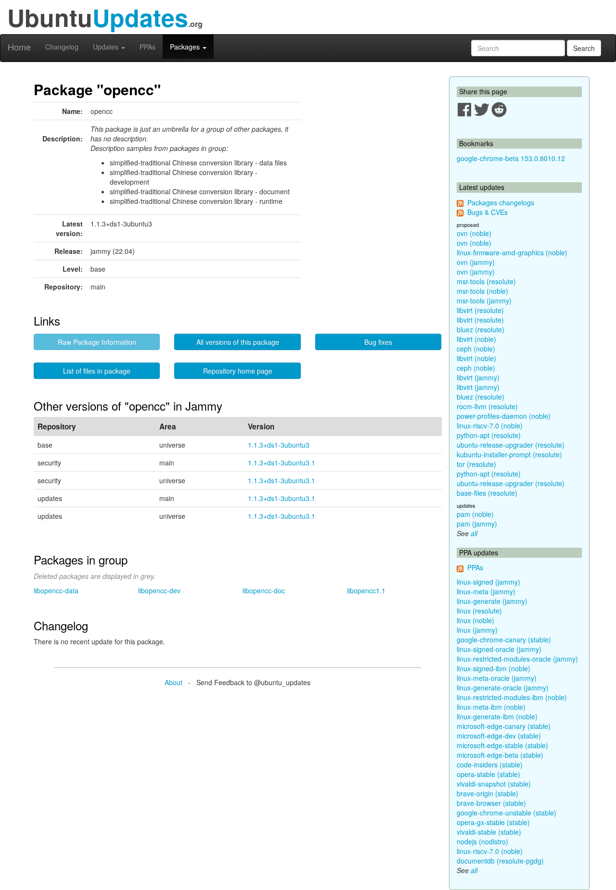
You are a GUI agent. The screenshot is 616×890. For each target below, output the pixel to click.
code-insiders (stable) (490, 764)
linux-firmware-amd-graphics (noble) (512, 252)
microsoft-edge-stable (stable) (502, 745)
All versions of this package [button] (237, 342)
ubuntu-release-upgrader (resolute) (511, 445)
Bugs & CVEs (487, 212)
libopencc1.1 (366, 590)
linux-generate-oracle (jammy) (503, 687)
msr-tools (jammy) (484, 300)
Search (584, 48)
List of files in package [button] (96, 371)
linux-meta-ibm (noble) (491, 707)
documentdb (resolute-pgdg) (500, 860)
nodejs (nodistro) (482, 841)
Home (19, 46)
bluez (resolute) (480, 329)
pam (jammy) (477, 523)
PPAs (147, 46)
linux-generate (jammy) (492, 601)
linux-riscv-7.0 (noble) (490, 425)
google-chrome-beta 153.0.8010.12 (511, 158)
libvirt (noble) (476, 339)
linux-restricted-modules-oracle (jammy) (517, 659)
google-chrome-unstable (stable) (506, 812)
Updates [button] (106, 46)
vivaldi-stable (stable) (489, 832)
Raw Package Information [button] (97, 342)
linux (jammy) (477, 630)
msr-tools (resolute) (486, 281)
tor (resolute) (476, 464)
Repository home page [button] (237, 371)
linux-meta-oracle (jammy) (497, 678)
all (474, 533)
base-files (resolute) (487, 493)
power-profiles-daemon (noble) (504, 416)
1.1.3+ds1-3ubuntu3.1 (281, 462)
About (173, 682)
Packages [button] (186, 46)
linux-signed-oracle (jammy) (499, 649)
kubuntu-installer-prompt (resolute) (509, 454)
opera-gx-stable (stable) (493, 822)
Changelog (61, 46)
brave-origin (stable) (487, 793)
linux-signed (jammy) (488, 582)
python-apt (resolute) (489, 435)
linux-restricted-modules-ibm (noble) (512, 697)
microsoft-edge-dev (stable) (499, 735)
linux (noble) (475, 620)
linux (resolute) (479, 610)
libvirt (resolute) (480, 310)
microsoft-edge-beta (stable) (500, 755)
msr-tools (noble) (482, 291)
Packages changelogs (500, 202)
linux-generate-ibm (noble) (497, 716)
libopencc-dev (159, 590)
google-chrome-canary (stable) (504, 639)
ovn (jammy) (476, 262)
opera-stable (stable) (488, 774)
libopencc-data (56, 590)
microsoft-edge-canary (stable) (504, 726)
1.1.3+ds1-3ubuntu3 (278, 445)
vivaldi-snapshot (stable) (494, 784)
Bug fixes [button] (378, 342)
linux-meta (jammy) (486, 591)
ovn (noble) (474, 233)
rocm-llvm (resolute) (487, 406)
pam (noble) (475, 514)
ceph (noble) (476, 348)
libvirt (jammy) (478, 377)
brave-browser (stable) (491, 803)
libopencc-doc (264, 590)
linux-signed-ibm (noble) (493, 668)
